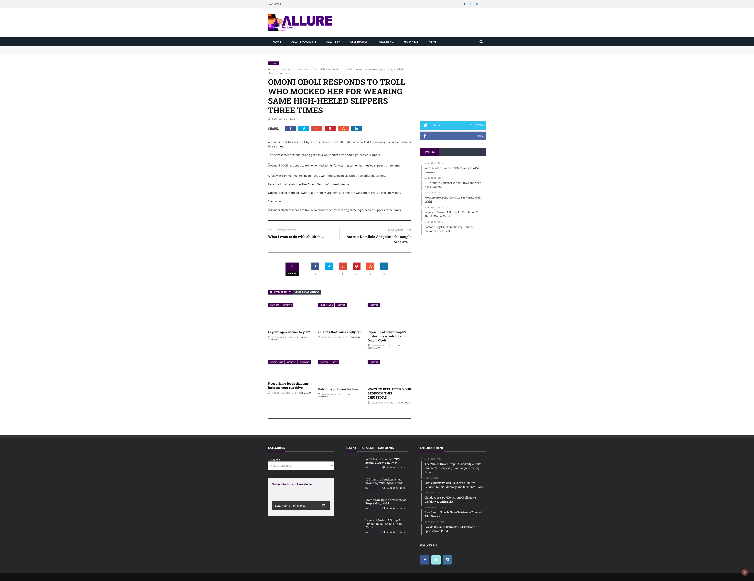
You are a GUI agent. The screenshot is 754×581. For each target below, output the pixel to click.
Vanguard (275, 3)
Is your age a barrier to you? (289, 332)
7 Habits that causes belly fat (339, 332)
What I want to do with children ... (296, 236)
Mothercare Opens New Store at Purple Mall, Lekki (385, 501)
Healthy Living (326, 305)
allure (373, 532)
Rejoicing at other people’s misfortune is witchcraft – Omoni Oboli (387, 336)
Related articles (281, 292)
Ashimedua (374, 347)
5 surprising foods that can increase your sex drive (288, 385)
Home (277, 41)
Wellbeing (386, 41)
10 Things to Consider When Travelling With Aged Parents (303, 52)
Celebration (359, 41)
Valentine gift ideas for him (338, 389)
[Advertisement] (453, 85)
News (432, 41)
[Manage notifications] (745, 572)
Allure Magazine (303, 41)
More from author (307, 292)
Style (335, 362)
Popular (367, 448)
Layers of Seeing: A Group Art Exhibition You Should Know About (384, 523)
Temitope (355, 337)
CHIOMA (405, 402)
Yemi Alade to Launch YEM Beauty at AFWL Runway (300, 48)
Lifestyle (274, 63)
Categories (274, 459)
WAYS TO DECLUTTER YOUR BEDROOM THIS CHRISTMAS (389, 393)
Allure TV (333, 41)
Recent (351, 448)
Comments (386, 448)
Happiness (411, 41)
